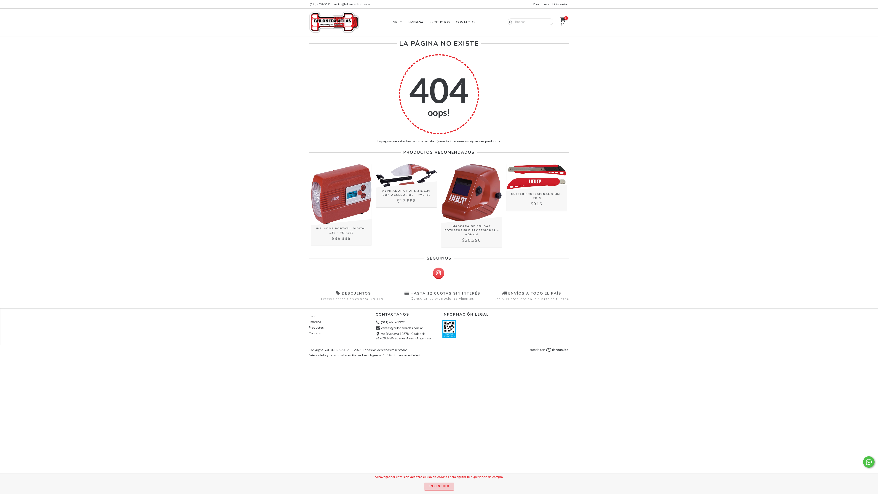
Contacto (465, 22)
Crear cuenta (541, 4)
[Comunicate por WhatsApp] (869, 462)
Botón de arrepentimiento (405, 355)
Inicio (397, 22)
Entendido (439, 486)
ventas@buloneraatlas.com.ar (352, 4)
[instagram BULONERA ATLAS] (438, 273)
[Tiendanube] (549, 351)
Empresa (416, 22)
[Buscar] (509, 21)
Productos (439, 22)
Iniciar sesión (560, 4)
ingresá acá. (377, 355)
